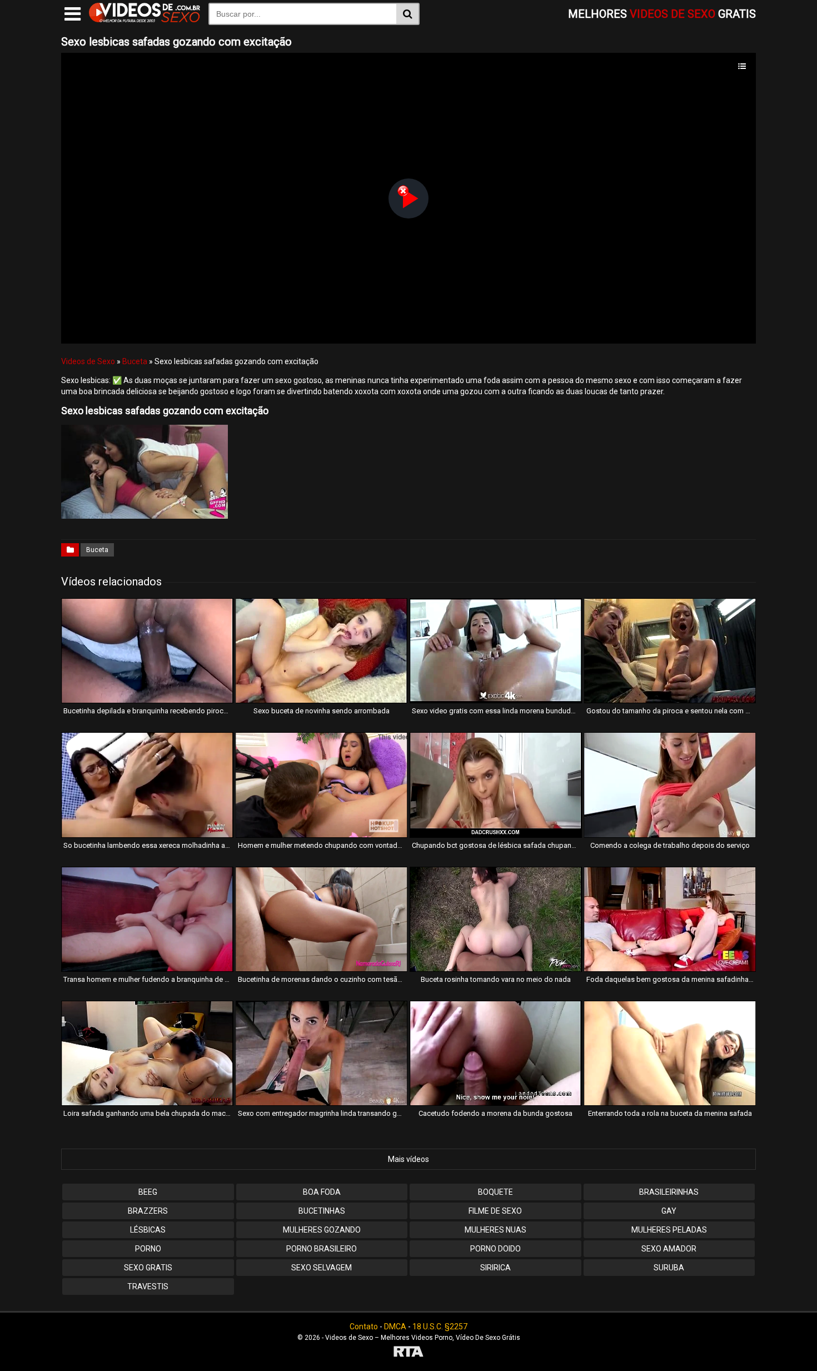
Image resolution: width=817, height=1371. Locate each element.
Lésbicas (148, 1229)
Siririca (495, 1267)
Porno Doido (495, 1248)
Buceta (134, 361)
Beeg (147, 1192)
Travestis (147, 1286)
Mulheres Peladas (669, 1229)
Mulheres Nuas (495, 1229)
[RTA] (408, 1353)
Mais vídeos (408, 1159)
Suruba (669, 1267)
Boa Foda (322, 1192)
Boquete (495, 1192)
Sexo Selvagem (321, 1267)
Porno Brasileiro (321, 1248)
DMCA (395, 1326)
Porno (148, 1248)
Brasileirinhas (669, 1192)
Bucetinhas (321, 1210)
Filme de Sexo (495, 1210)
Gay (668, 1210)
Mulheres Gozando (322, 1229)
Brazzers (148, 1210)
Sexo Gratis (148, 1267)
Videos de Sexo (88, 361)
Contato (364, 1326)
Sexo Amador (668, 1248)
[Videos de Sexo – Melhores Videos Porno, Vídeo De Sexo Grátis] (144, 19)
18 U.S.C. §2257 (439, 1326)
